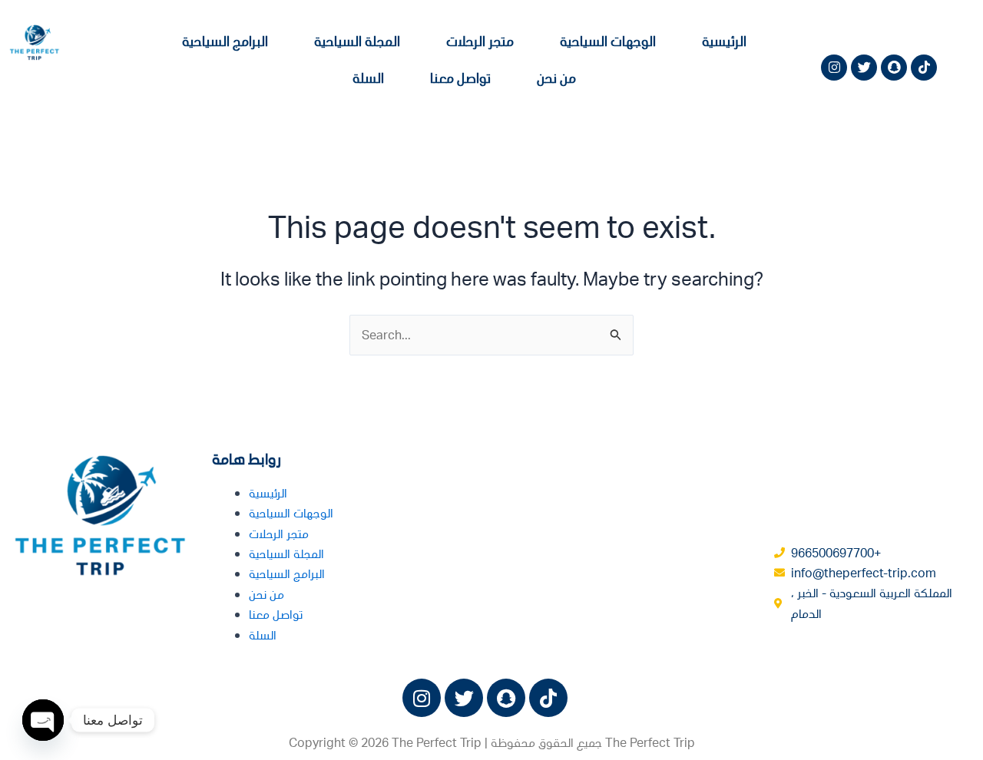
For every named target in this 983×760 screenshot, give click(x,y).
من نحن (556, 77)
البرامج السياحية (225, 40)
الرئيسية (724, 40)
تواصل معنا (460, 77)
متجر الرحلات (480, 40)
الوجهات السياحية (608, 40)
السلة (368, 77)
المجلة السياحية (357, 40)
